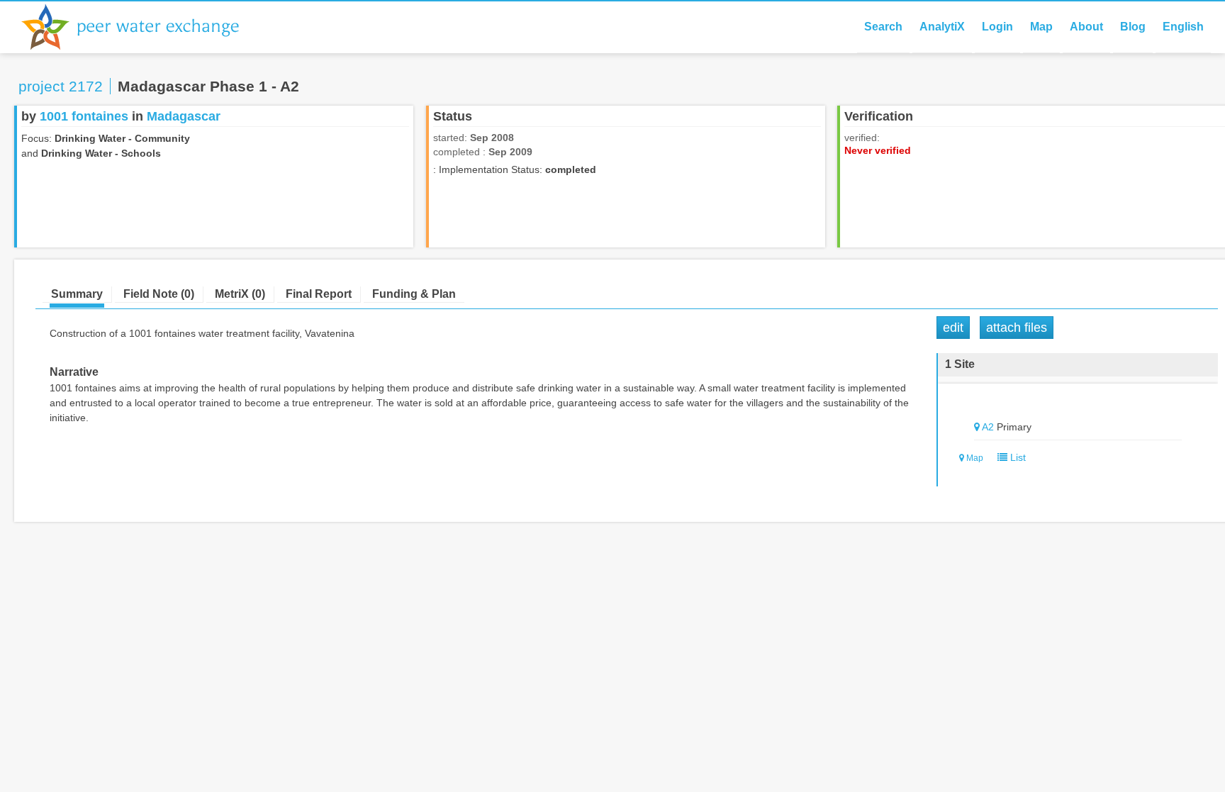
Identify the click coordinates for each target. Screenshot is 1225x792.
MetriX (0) (240, 294)
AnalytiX (942, 27)
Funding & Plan (414, 294)
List (1016, 457)
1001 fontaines (84, 116)
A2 (988, 427)
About (1086, 27)
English (1183, 27)
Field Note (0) (158, 294)
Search (883, 27)
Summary (77, 294)
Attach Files (1016, 327)
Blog (1133, 27)
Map (1041, 27)
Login (997, 27)
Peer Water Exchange (141, 26)
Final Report (319, 294)
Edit (953, 327)
